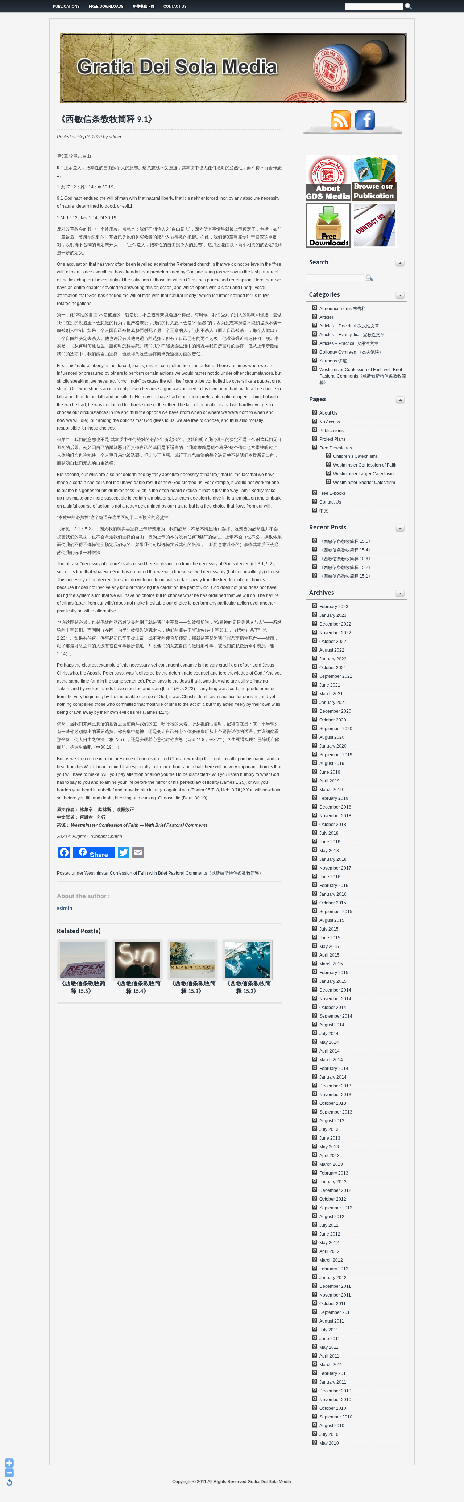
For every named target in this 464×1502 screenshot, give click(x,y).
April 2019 (329, 780)
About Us (328, 413)
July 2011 (328, 1329)
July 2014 (329, 1033)
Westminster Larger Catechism (363, 473)
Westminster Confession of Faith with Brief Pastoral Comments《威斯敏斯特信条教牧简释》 (174, 873)
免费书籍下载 (143, 6)
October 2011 (332, 1303)
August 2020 (331, 737)
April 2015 (329, 955)
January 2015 (333, 981)
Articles (326, 317)
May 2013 (329, 1146)
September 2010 (335, 1417)
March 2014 (331, 1059)
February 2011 (333, 1373)
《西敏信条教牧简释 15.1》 (346, 576)
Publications (66, 6)
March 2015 (331, 963)
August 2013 (331, 1120)
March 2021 (331, 693)
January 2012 (333, 1277)
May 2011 (329, 1347)
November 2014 (335, 998)
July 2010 (329, 1434)
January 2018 (333, 859)
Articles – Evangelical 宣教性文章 (352, 334)
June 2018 (329, 841)
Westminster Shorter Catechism (364, 482)
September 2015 (335, 911)
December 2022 (335, 624)
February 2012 (333, 1268)
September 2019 (335, 754)
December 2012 (335, 1190)
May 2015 (329, 946)
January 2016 (333, 894)
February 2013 (333, 1173)
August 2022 (331, 650)
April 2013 (329, 1155)
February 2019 (333, 798)
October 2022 (332, 641)
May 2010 (329, 1443)
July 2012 (329, 1225)
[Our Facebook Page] (365, 128)
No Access (329, 421)
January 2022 (333, 659)
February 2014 (333, 1068)
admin (64, 908)
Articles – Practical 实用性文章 (348, 343)
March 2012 (331, 1260)
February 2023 (333, 606)
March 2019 (331, 789)
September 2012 (335, 1207)
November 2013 (335, 1094)
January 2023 (333, 615)
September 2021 (335, 676)
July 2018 (329, 833)
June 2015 (329, 937)
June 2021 (329, 685)
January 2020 (333, 746)
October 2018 (332, 824)
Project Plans (332, 439)
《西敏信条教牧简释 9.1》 (107, 119)
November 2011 (335, 1295)
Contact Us (175, 6)
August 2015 (331, 920)
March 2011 (331, 1364)
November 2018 (335, 815)
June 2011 (329, 1338)
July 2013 (329, 1129)
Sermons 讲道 (333, 360)
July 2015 (329, 929)
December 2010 (335, 1390)
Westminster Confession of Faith (365, 465)
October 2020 (332, 719)
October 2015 (332, 902)
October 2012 (332, 1199)
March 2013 (331, 1164)
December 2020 (335, 711)
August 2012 (331, 1216)
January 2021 (333, 702)
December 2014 (335, 990)
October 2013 (332, 1103)
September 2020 (335, 728)
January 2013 (333, 1181)
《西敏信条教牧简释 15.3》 (346, 558)
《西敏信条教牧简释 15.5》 (346, 541)
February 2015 (333, 972)
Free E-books (332, 493)
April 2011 (329, 1356)
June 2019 (329, 772)
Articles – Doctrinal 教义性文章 (349, 326)
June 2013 (329, 1138)
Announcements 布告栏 (342, 308)
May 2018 (329, 850)
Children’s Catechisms (355, 456)
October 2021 (332, 667)
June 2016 (329, 876)
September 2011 (335, 1312)
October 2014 (332, 1007)
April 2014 (329, 1051)
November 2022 (335, 632)
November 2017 (335, 868)
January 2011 (332, 1382)
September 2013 (335, 1112)
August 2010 (331, 1425)
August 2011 (331, 1321)
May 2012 (329, 1242)
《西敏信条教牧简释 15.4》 (346, 550)
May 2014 (329, 1042)
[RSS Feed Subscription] (341, 128)
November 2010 (335, 1399)
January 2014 (333, 1077)
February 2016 (333, 885)
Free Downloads (106, 6)
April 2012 (329, 1251)
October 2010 (332, 1408)
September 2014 (335, 1016)
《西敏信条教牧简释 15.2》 (346, 567)
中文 (323, 510)
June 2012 (329, 1234)
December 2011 (335, 1286)
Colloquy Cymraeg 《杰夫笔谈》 (351, 352)
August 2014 (331, 1024)
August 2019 (331, 763)
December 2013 (335, 1085)
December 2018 (335, 807)
